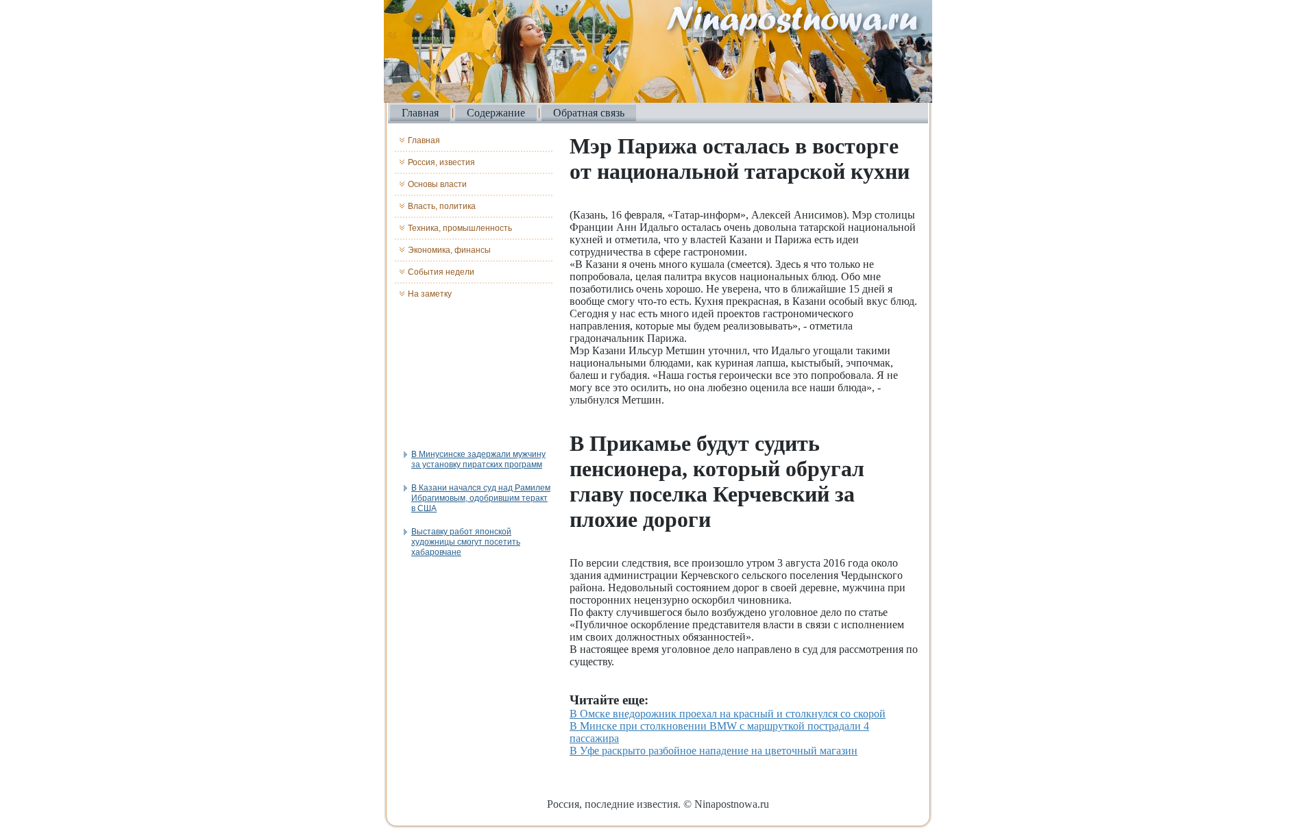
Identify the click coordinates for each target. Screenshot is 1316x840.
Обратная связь (588, 113)
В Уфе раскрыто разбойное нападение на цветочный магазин (713, 750)
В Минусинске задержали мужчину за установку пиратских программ (478, 459)
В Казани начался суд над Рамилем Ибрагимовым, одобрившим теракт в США (480, 498)
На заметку (430, 294)
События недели (441, 272)
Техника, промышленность (460, 228)
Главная (420, 113)
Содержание (496, 113)
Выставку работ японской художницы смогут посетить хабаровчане (465, 542)
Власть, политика (442, 206)
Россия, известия (441, 162)
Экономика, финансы (449, 250)
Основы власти (437, 184)
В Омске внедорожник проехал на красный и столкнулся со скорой (728, 713)
